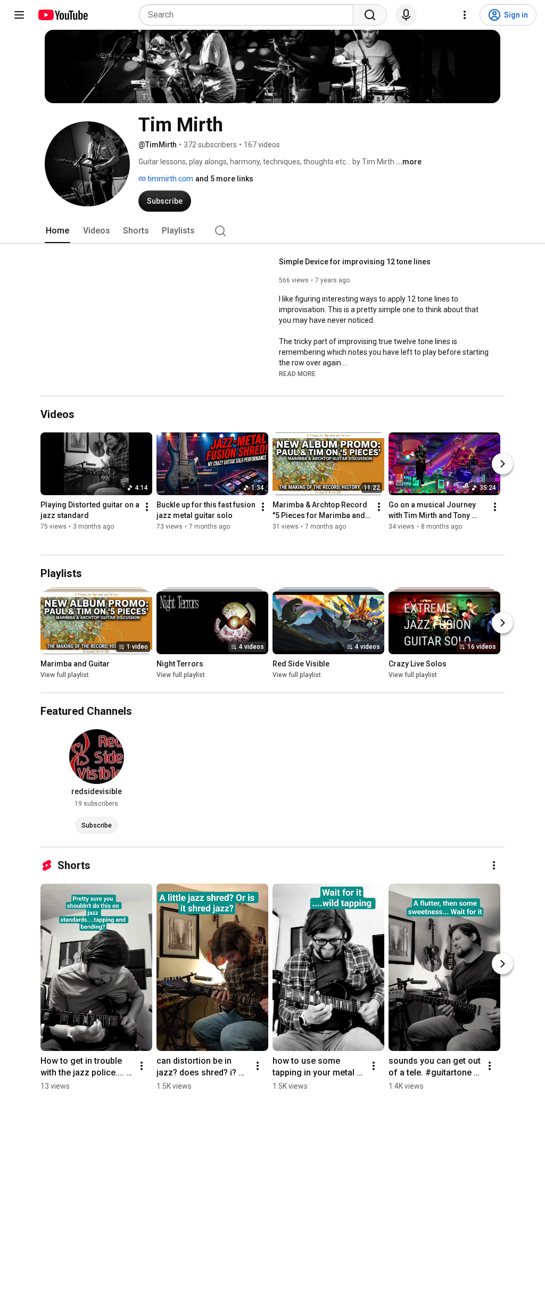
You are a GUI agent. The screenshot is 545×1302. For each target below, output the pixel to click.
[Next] (502, 463)
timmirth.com (169, 178)
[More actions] (147, 507)
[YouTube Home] (62, 15)
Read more (297, 374)
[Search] (370, 15)
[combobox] (249, 15)
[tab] (57, 231)
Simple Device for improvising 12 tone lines (355, 261)
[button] (297, 373)
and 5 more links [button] (224, 178)
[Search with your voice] (406, 15)
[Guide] (19, 15)
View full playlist (64, 675)
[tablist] (272, 231)
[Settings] (464, 15)
